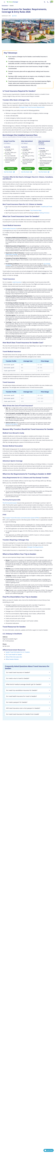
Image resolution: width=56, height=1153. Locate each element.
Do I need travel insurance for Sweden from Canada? (22, 714)
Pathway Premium (44, 213)
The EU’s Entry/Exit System (10, 503)
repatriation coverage (11, 254)
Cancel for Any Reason (12, 424)
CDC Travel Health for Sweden (14, 654)
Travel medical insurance (9, 228)
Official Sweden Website (12, 659)
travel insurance (16, 282)
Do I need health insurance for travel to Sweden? (21, 696)
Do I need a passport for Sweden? (16, 702)
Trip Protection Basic (35, 210)
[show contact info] (47, 2)
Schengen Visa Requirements (35, 547)
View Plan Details (8, 172)
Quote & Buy (11, 168)
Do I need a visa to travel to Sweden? (17, 678)
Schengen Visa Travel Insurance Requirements (31, 107)
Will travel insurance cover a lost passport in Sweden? (23, 708)
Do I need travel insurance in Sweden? (18, 672)
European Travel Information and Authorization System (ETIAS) (22, 518)
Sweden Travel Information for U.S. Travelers (18, 652)
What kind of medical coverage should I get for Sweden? (23, 684)
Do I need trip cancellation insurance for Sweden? (21, 690)
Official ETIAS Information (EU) (14, 657)
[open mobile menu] (4, 2)
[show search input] (44, 2)
